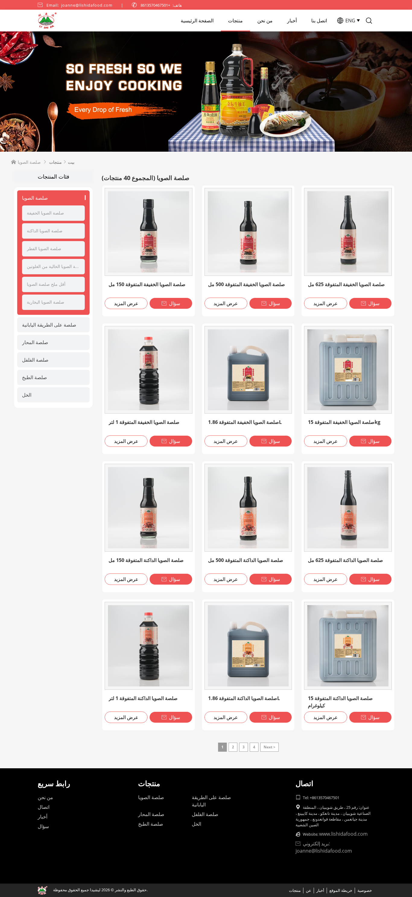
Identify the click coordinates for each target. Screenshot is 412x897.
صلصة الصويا (35, 198)
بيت (71, 162)
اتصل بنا (319, 20)
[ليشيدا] (206, 91)
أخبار (292, 20)
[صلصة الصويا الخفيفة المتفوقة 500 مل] (248, 232)
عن (308, 890)
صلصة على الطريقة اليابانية (49, 324)
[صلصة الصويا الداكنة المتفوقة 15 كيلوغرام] (347, 645)
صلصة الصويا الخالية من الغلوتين (53, 266)
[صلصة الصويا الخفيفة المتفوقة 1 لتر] (148, 370)
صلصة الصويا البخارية (45, 302)
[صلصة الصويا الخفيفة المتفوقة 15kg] (347, 370)
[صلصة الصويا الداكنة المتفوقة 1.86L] (248, 645)
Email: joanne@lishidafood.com (79, 5)
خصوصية (364, 890)
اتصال (43, 807)
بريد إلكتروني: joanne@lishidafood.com (324, 847)
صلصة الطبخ (34, 377)
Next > (269, 747)
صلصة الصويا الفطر (44, 248)
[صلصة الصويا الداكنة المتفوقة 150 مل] (148, 507)
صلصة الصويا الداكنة (44, 231)
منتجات (235, 20)
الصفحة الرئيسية (197, 20)
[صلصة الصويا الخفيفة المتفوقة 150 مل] (148, 232)
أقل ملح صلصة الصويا (46, 284)
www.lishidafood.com (343, 834)
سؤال (171, 303)
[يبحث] (368, 20)
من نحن (265, 20)
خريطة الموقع (340, 890)
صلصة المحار (35, 342)
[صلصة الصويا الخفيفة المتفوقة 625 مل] (347, 232)
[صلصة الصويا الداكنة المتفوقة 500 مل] (248, 507)
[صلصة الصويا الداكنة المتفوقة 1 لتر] (148, 645)
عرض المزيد (126, 303)
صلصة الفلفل (35, 360)
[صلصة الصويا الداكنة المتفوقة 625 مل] (347, 507)
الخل (26, 395)
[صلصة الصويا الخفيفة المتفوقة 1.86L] (248, 370)
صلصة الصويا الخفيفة (45, 213)
